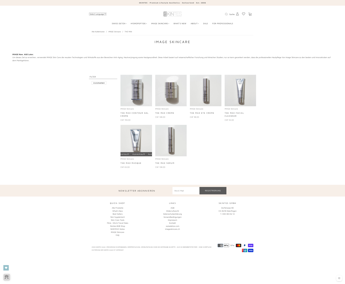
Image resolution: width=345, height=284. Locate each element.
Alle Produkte (117, 208)
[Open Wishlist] (6, 268)
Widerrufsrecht (172, 211)
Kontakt (172, 223)
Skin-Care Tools (117, 220)
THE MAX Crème (164, 113)
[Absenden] (228, 14)
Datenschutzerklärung (172, 214)
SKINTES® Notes (117, 229)
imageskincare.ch (172, 229)
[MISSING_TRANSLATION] (225, 14)
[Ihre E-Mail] (185, 190)
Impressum (172, 220)
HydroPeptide (138, 23)
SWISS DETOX (118, 23)
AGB (172, 208)
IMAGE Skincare (159, 23)
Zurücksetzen (99, 83)
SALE (205, 23)
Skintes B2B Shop (117, 226)
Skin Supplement (117, 217)
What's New (117, 211)
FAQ (117, 235)
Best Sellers (118, 214)
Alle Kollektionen (98, 32)
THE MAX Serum (165, 163)
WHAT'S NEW (179, 23)
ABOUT (194, 23)
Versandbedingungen (172, 217)
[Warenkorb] (250, 14)
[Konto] (237, 14)
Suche (232, 14)
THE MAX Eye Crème (202, 113)
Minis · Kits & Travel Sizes (117, 223)
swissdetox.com (172, 226)
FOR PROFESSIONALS (222, 23)
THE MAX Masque (131, 163)
